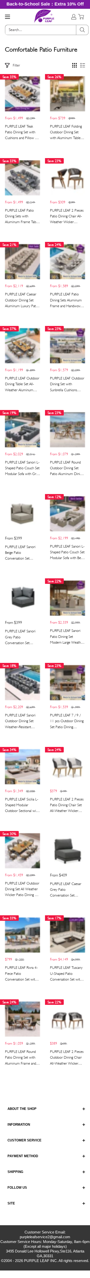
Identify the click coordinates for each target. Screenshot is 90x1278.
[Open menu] (7, 17)
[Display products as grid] (74, 65)
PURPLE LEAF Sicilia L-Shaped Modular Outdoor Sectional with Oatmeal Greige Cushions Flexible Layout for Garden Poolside (22, 805)
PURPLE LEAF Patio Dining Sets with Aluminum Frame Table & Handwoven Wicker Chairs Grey (21, 216)
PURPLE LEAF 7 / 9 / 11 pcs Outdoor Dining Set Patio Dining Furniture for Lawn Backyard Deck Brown (67, 721)
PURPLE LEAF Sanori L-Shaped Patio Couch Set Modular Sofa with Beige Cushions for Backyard (67, 552)
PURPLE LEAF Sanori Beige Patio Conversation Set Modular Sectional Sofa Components (21, 553)
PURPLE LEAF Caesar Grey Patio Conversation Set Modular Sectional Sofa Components (66, 890)
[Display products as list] (82, 65)
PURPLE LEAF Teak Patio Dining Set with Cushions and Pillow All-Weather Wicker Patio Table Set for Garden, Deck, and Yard (22, 132)
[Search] (82, 30)
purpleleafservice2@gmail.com (45, 1237)
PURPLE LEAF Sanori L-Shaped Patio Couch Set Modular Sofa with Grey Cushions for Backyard (22, 468)
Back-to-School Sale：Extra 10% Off (45, 4)
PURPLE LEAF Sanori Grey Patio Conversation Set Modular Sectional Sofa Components (21, 637)
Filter (16, 65)
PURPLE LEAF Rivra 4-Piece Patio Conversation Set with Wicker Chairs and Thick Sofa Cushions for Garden (22, 973)
